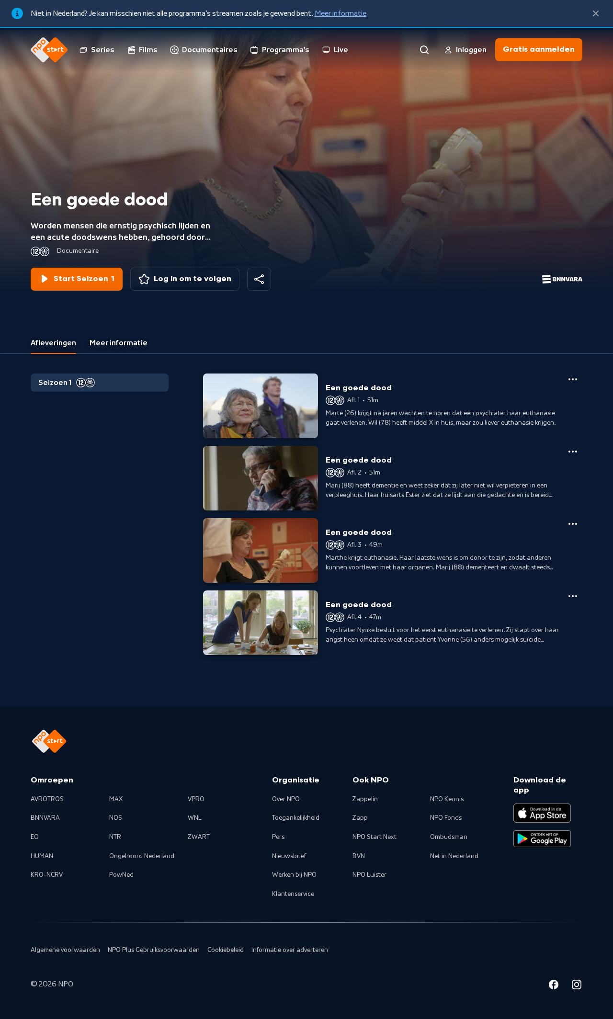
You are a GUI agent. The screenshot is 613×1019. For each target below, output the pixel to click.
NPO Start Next (374, 837)
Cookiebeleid (225, 950)
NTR (115, 837)
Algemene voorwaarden (65, 950)
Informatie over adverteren (289, 950)
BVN (358, 856)
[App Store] (542, 813)
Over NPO (286, 799)
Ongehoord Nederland (141, 856)
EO (35, 837)
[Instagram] (576, 986)
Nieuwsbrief (289, 856)
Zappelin (365, 799)
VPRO (196, 799)
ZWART (199, 837)
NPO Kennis (447, 799)
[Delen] (259, 279)
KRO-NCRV (47, 875)
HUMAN (42, 856)
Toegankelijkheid (295, 818)
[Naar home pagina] (49, 49)
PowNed (121, 875)
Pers (278, 837)
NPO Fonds (446, 818)
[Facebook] (553, 986)
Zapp (360, 818)
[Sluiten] (596, 13)
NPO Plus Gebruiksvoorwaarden (154, 950)
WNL (195, 818)
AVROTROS (47, 799)
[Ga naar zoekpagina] (424, 49)
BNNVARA (45, 818)
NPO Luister (369, 875)
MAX (116, 799)
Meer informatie (340, 13)
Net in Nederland (454, 856)
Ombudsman (448, 837)
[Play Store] (542, 839)
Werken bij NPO (294, 875)
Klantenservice (293, 894)
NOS (115, 818)
